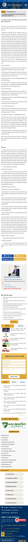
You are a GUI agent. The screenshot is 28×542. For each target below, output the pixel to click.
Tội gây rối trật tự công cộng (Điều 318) (12, 312)
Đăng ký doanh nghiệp (7, 462)
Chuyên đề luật (14, 431)
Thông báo (20, 325)
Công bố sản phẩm (6, 455)
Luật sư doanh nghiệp (12, 482)
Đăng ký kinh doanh (11, 486)
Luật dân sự (5, 439)
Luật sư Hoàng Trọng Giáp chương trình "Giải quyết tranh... (18, 329)
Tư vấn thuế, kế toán (11, 498)
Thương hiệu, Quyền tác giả (8, 451)
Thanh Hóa (15, 525)
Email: (4, 531)
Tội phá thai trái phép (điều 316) (10, 307)
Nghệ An (9, 525)
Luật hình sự (5, 437)
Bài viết (3, 11)
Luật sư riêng (10, 490)
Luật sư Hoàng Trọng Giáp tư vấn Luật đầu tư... (18, 334)
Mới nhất (22, 382)
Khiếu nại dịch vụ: (7, 536)
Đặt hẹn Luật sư (14, 512)
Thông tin (13, 382)
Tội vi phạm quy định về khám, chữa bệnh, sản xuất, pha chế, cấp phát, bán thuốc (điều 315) (15, 304)
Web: (4, 533)
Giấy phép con (10, 494)
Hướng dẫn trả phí (5, 512)
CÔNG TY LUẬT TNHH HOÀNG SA (13, 279)
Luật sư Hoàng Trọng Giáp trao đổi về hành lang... (18, 344)
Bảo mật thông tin (13, 507)
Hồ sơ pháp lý (5, 446)
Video (8, 325)
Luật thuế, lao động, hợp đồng (9, 460)
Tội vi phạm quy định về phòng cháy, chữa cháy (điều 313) (14, 301)
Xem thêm (13, 321)
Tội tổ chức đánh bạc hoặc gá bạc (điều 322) (13, 319)
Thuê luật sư (5, 457)
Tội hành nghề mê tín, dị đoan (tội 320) (12, 315)
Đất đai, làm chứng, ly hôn (8, 442)
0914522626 (17, 528)
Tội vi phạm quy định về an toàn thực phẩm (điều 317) (14, 309)
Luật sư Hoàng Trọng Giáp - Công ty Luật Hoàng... (18, 349)
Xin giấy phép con (6, 464)
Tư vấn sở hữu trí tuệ (11, 502)
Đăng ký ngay (14, 376)
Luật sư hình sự (10, 474)
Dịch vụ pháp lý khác (7, 466)
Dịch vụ (5, 382)
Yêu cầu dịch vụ (14, 510)
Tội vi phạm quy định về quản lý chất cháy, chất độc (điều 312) (15, 298)
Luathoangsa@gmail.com (10, 286)
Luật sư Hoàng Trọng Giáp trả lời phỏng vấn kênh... (18, 339)
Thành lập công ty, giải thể (8, 444)
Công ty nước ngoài (6, 448)
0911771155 (7, 285)
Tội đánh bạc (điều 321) (8, 317)
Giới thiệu (6, 507)
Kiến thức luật (5, 435)
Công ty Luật (5, 453)
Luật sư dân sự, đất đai (12, 478)
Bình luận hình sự (11, 11)
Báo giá (20, 507)
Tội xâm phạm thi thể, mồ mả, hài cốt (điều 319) (14, 314)
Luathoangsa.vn (9, 533)
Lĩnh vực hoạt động (5, 510)
